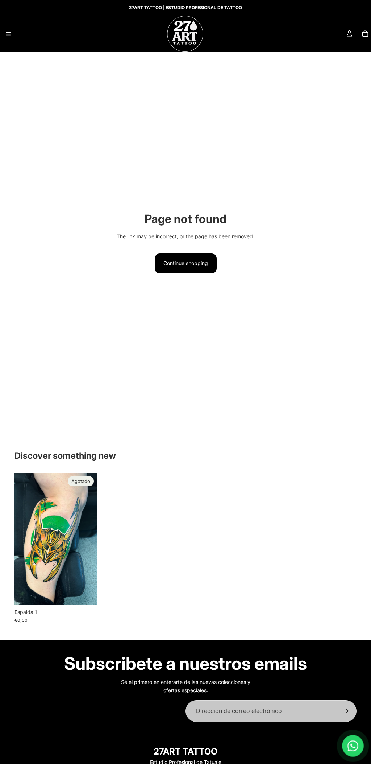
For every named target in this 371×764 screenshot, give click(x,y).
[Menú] (8, 33)
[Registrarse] (345, 711)
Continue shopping (185, 263)
